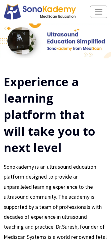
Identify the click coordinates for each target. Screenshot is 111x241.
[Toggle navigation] (98, 12)
